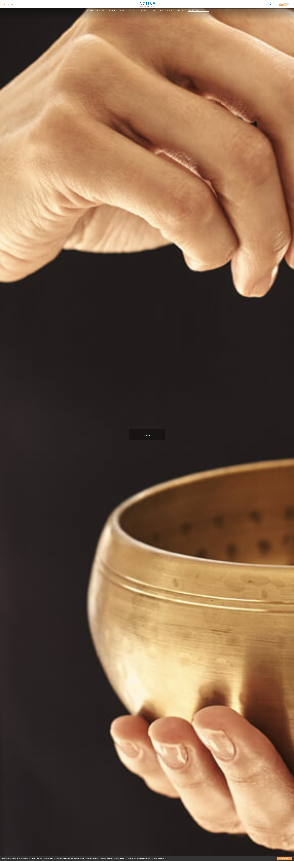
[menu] (135, 11)
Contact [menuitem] (161, 10)
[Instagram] (266, 4)
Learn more (161, 858)
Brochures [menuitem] (169, 10)
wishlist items (9, 4)
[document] (147, 858)
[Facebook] (273, 4)
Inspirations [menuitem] (144, 10)
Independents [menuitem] (179, 10)
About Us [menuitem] (153, 10)
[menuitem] (90, 11)
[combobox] (198, 11)
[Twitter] (270, 4)
